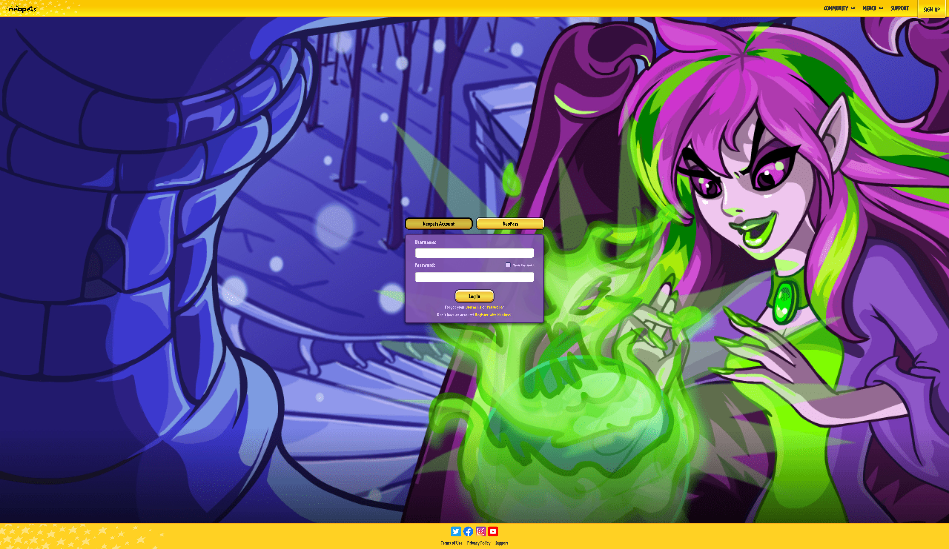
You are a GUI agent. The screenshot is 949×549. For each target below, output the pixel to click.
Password (494, 307)
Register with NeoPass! (493, 314)
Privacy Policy (479, 543)
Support (502, 543)
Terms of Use (451, 543)
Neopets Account (439, 223)
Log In (474, 296)
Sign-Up (932, 9)
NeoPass (510, 223)
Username (473, 307)
